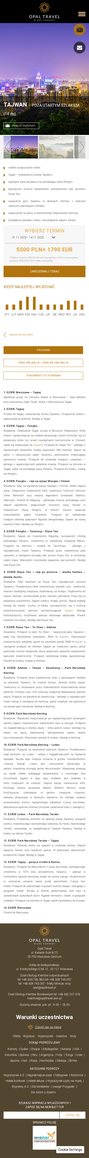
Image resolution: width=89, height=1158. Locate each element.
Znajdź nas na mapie (48, 1027)
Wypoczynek (45, 1036)
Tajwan (37, 445)
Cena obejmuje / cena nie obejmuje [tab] (43, 362)
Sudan (24, 1049)
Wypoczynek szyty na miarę (64, 1081)
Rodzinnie (77, 1075)
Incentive (61, 1036)
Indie (79, 1055)
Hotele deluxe (36, 1081)
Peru (34, 1055)
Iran (25, 1060)
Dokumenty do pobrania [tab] (43, 375)
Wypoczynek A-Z (14, 1075)
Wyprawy (29, 1036)
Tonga (69, 1055)
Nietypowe (61, 1075)
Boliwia (24, 1055)
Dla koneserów (40, 1086)
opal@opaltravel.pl (44, 987)
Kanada (66, 1049)
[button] (70, 1149)
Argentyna (47, 1055)
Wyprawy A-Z (20, 1086)
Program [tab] (43, 350)
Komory (12, 1049)
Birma (73, 1060)
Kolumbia (11, 1055)
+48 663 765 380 (33, 979)
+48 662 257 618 (69, 994)
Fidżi (59, 1055)
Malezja (61, 1060)
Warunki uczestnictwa (44, 1017)
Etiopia (35, 1049)
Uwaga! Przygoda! (63, 1086)
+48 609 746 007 (60, 979)
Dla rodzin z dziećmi (43, 1092)
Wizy (73, 1036)
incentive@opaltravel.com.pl (44, 998)
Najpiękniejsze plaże (39, 1075)
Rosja (33, 1060)
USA (76, 1049)
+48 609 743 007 (34, 983)
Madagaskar (50, 1049)
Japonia (14, 1060)
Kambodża (47, 1060)
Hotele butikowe (15, 1081)
